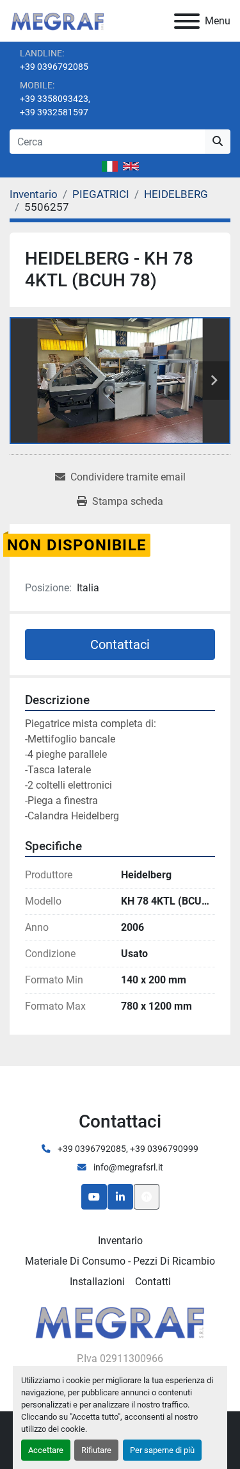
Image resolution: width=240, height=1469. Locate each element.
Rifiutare (96, 1450)
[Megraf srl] (120, 1321)
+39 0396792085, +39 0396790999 (127, 1149)
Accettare (45, 1450)
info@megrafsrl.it (127, 1167)
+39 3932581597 (54, 112)
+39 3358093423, (55, 99)
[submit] (217, 141)
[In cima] (146, 1197)
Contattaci (120, 644)
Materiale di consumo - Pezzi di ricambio (120, 1261)
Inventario (120, 1241)
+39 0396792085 (54, 67)
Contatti (153, 1282)
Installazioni (97, 1282)
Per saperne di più (162, 1450)
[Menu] (187, 21)
